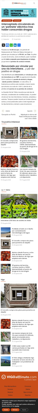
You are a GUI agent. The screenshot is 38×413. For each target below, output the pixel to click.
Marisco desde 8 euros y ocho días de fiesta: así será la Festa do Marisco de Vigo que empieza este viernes (9, 173)
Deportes (28, 395)
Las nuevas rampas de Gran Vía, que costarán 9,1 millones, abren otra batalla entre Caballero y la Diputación (28, 173)
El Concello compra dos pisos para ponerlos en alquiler (9, 143)
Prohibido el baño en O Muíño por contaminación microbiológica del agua (22, 231)
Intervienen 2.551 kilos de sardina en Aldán (16, 220)
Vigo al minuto (27, 392)
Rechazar (15, 410)
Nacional (10, 392)
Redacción (6, 39)
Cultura (10, 395)
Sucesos (17, 20)
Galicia (28, 389)
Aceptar (6, 410)
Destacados (7, 20)
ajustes (17, 406)
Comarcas (28, 386)
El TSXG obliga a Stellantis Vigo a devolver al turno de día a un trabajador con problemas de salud (23, 361)
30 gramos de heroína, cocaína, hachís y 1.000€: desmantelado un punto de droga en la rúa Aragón (28, 145)
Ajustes (24, 410)
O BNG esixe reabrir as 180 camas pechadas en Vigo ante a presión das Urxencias (23, 348)
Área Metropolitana (10, 386)
